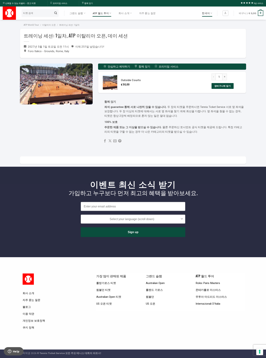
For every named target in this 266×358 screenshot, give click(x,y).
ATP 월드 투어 (101, 13)
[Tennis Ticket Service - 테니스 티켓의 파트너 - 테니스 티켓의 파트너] (9, 13)
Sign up (133, 232)
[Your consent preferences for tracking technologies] (259, 351)
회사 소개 (124, 13)
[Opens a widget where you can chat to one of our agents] (14, 351)
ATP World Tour (31, 25)
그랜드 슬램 (76, 13)
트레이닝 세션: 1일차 (69, 25)
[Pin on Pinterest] (119, 141)
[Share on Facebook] (105, 141)
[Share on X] (110, 141)
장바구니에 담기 (222, 86)
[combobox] (132, 219)
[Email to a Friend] (115, 141)
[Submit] (55, 13)
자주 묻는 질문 (147, 13)
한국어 (206, 13)
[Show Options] (182, 219)
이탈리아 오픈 (49, 25)
